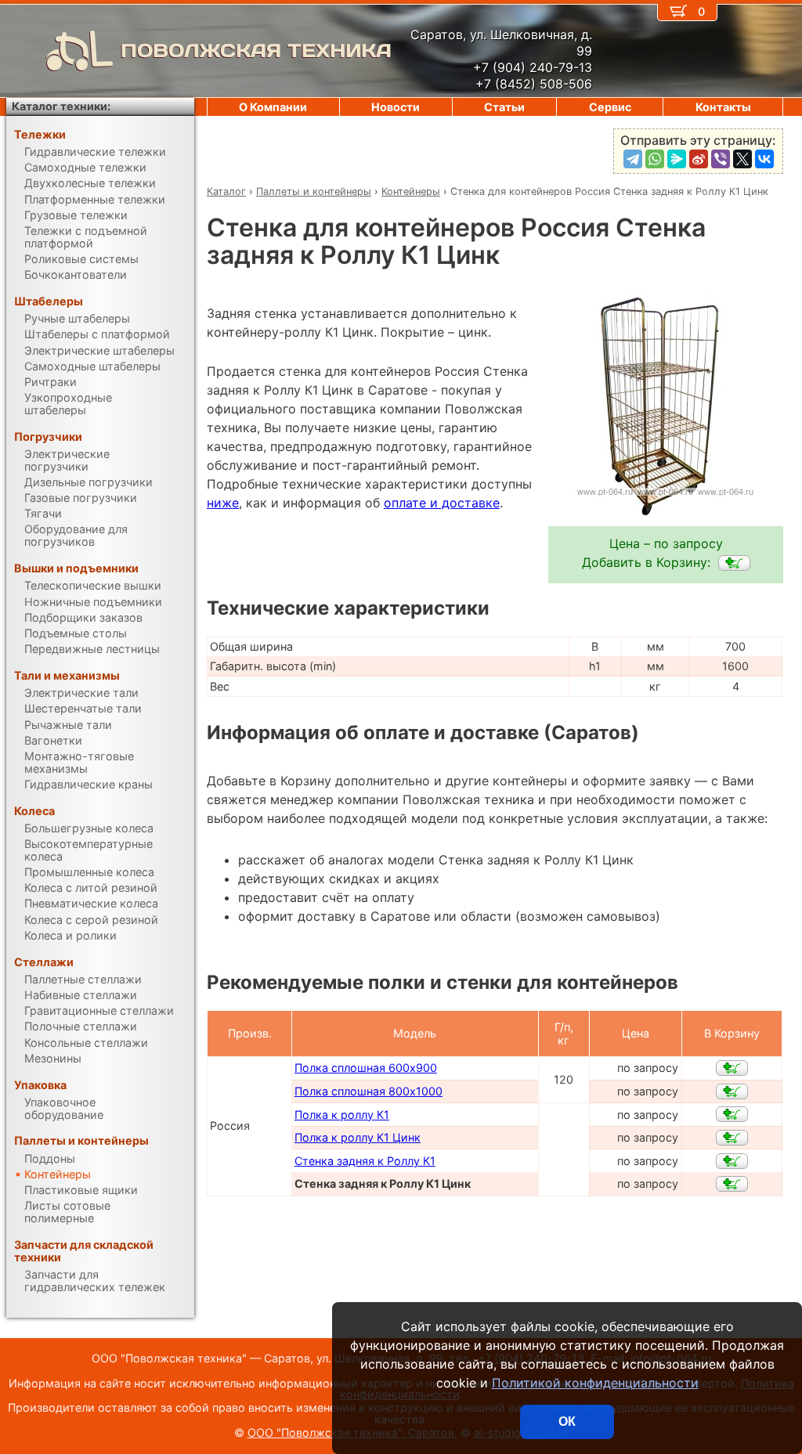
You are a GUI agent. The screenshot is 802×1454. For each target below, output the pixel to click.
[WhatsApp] (654, 159)
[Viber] (720, 159)
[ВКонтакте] (764, 159)
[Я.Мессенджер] (676, 159)
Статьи (504, 107)
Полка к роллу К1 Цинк (357, 1137)
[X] (742, 159)
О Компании (273, 107)
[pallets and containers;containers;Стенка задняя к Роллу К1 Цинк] (734, 563)
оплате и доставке (442, 503)
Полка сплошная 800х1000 (368, 1091)
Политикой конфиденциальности (595, 1383)
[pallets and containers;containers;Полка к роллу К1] (732, 1114)
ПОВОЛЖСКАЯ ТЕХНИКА (256, 50)
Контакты (723, 107)
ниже (223, 503)
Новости (395, 107)
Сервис (610, 107)
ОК (567, 1421)
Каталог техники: (61, 106)
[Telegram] (632, 159)
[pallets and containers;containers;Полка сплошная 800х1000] (732, 1091)
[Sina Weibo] (698, 159)
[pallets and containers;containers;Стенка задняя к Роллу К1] (732, 1161)
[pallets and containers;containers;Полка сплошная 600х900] (732, 1068)
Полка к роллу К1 (341, 1114)
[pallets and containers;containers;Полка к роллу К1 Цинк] (732, 1138)
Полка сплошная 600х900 (365, 1067)
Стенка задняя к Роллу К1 (364, 1160)
